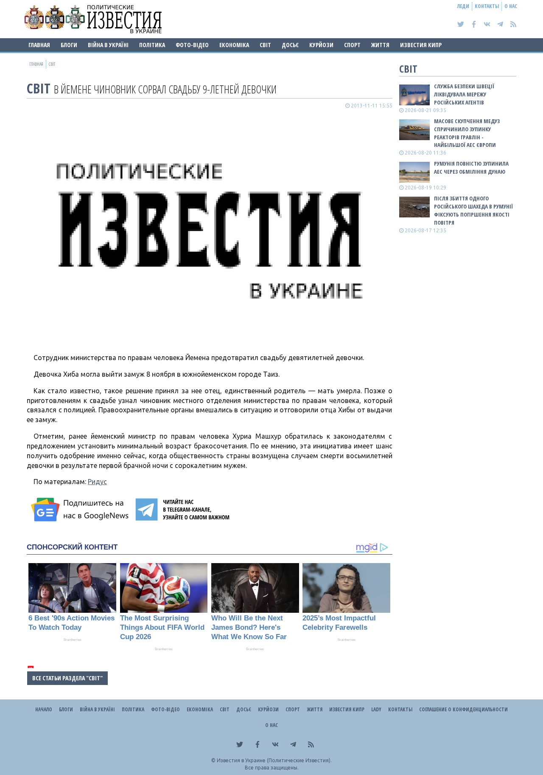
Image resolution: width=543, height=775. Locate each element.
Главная (39, 45)
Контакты (487, 6)
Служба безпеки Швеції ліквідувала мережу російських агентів (464, 94)
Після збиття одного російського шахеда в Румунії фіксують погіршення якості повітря (473, 210)
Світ (265, 45)
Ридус (97, 481)
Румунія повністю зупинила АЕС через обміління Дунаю (471, 167)
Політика (152, 45)
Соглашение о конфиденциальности (463, 709)
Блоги (69, 45)
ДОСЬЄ (290, 45)
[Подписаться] (81, 509)
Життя (380, 45)
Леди (463, 6)
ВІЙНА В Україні (108, 45)
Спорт (352, 45)
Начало (43, 709)
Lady (376, 709)
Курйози (321, 45)
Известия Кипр (421, 45)
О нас (510, 6)
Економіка (234, 45)
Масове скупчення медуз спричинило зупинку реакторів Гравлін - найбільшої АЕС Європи (467, 133)
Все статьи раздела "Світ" (67, 678)
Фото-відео (192, 45)
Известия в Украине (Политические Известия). (274, 760)
